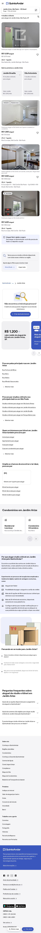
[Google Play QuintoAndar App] (9, 906)
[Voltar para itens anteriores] (34, 353)
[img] (20, 35)
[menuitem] (6, 283)
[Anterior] (30, 538)
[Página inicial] (15, 3)
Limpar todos (22, 267)
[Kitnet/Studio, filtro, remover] (14, 267)
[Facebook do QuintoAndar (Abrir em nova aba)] (4, 875)
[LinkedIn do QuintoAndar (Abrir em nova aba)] (15, 875)
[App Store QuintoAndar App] (20, 906)
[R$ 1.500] (36, 330)
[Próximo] (36, 538)
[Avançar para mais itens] (39, 353)
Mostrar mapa (15, 929)
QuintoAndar (6, 283)
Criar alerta (29, 929)
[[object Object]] (19, 331)
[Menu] (3, 3)
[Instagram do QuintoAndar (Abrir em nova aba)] (8, 875)
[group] (20, 43)
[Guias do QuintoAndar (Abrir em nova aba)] (12, 875)
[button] (12, 83)
